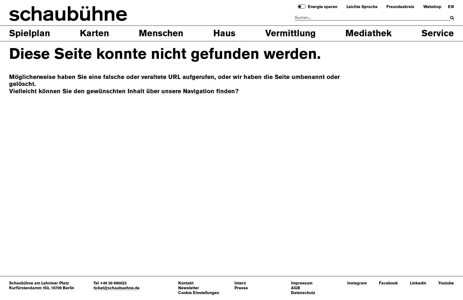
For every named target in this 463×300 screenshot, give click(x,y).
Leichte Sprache (362, 7)
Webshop (432, 7)
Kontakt (185, 283)
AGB (295, 288)
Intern (240, 283)
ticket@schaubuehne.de (117, 288)
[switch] (302, 7)
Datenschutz (303, 293)
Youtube (446, 283)
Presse (241, 288)
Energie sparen (322, 7)
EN (451, 7)
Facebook (388, 283)
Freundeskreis (400, 7)
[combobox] (372, 17)
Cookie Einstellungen (198, 293)
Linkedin (418, 283)
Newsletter (188, 288)
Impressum (301, 283)
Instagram (357, 283)
